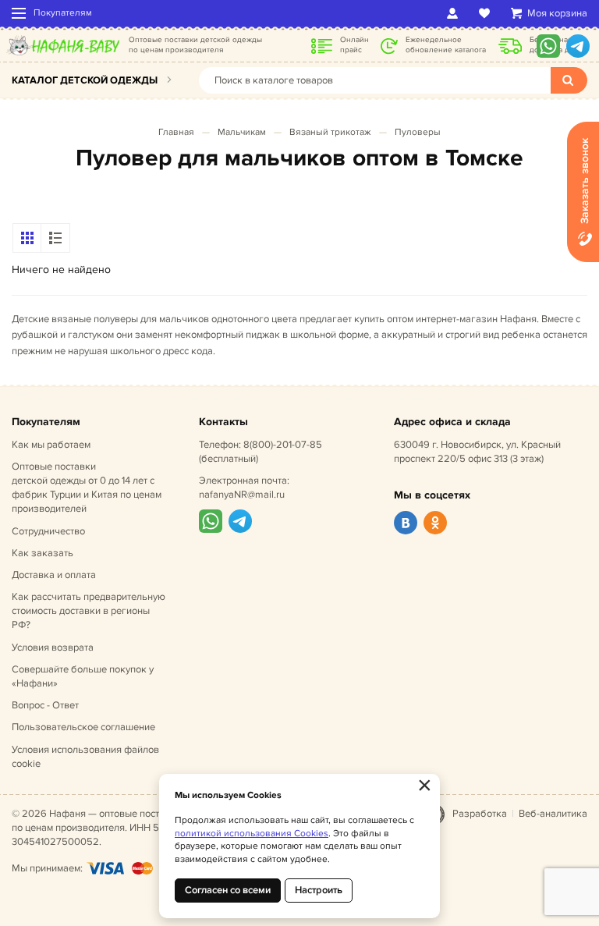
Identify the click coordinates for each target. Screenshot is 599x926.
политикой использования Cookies (251, 833)
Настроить (318, 890)
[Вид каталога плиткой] (27, 238)
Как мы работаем (51, 444)
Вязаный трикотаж (330, 132)
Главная (176, 132)
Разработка (479, 813)
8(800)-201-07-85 (282, 444)
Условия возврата (53, 647)
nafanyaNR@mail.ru (242, 494)
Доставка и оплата (54, 575)
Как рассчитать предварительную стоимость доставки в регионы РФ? (88, 611)
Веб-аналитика (553, 813)
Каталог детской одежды (85, 80)
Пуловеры (418, 132)
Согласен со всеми (228, 890)
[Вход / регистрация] (455, 13)
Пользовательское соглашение (83, 727)
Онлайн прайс (354, 45)
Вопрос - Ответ (45, 705)
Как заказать (42, 553)
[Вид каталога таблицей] (55, 238)
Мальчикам (242, 132)
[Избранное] (487, 13)
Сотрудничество (48, 531)
